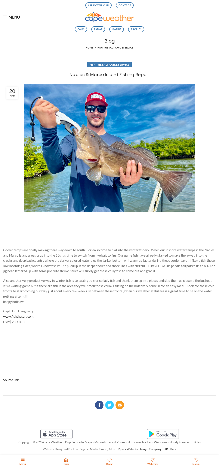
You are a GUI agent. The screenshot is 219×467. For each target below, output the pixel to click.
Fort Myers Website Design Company (136, 449)
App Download (98, 5)
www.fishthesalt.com (18, 316)
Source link (11, 380)
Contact (124, 5)
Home (89, 47)
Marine (116, 29)
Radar (98, 29)
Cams (80, 29)
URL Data (170, 449)
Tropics (136, 29)
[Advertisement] (109, 228)
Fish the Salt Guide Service (115, 47)
